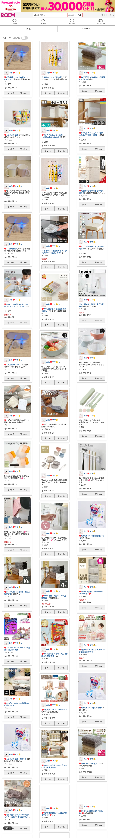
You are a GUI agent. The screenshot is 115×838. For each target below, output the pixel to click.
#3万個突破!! (11, 249)
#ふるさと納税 (12, 135)
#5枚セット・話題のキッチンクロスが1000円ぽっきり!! (54, 252)
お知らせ (72, 21)
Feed (14, 21)
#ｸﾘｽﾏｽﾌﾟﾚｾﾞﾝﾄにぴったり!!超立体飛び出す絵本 (17, 649)
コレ (11, 93)
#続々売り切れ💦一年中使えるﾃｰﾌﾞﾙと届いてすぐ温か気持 (16, 816)
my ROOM (100, 21)
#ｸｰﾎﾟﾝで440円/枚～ (89, 764)
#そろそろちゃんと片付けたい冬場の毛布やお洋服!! (53, 136)
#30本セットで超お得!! (53, 77)
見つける (43, 21)
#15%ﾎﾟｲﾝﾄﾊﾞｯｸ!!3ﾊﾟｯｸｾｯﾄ (92, 708)
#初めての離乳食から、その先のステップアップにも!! (16, 305)
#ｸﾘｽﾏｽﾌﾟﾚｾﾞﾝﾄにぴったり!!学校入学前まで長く (54, 655)
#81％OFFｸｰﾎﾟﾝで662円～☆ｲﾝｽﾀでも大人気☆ (54, 766)
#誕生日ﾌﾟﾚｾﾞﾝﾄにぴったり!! (55, 710)
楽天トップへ (107, 15)
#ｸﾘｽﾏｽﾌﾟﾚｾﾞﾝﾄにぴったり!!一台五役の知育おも (92, 651)
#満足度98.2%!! (12, 365)
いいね (25, 93)
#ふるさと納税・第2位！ (16, 759)
